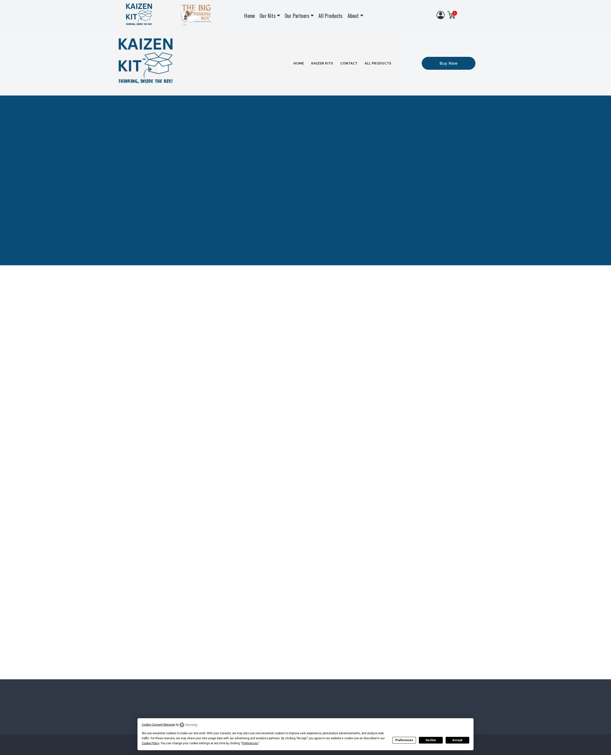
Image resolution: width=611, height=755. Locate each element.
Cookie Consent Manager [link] (158, 724)
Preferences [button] (250, 743)
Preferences (404, 740)
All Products (330, 15)
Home (249, 15)
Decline (431, 740)
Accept (457, 740)
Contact (349, 63)
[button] (448, 63)
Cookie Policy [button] (150, 743)
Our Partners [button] (297, 15)
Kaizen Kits (322, 63)
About (353, 15)
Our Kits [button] (268, 15)
